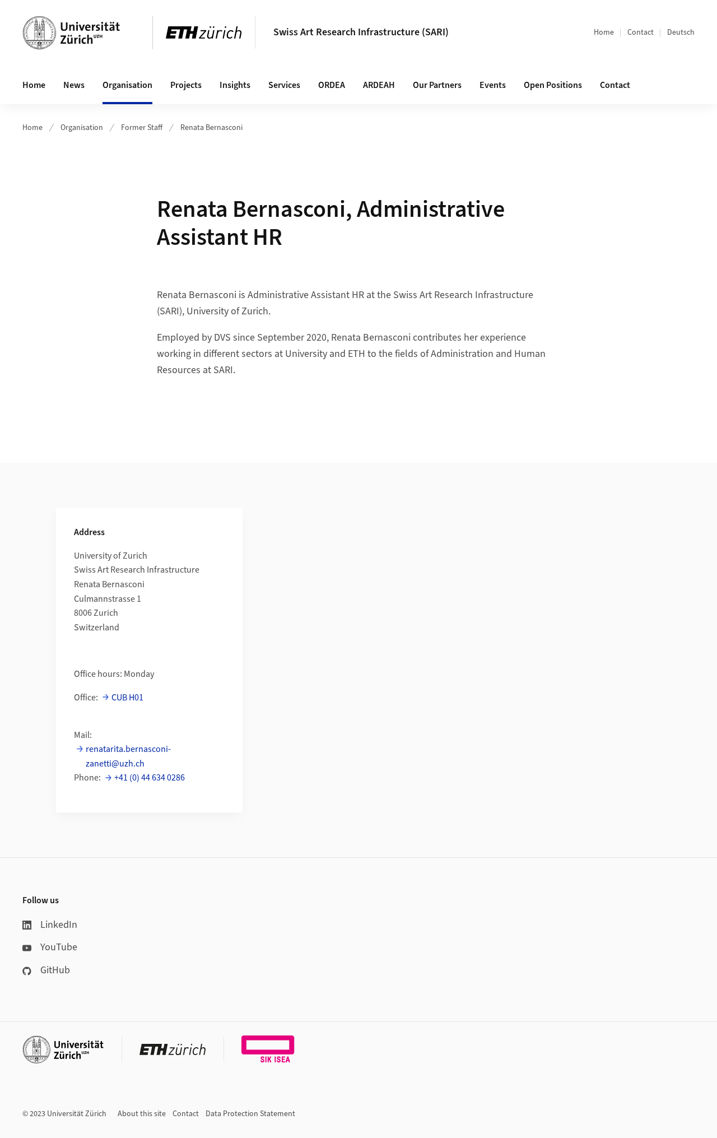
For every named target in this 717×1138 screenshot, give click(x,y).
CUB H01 (127, 697)
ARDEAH (379, 85)
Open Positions (553, 85)
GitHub (55, 970)
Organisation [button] (127, 85)
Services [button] (284, 85)
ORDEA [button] (331, 85)
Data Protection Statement (250, 1114)
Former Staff (141, 127)
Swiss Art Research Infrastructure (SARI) (361, 32)
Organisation (81, 127)
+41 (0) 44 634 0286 (149, 778)
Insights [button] (235, 85)
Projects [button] (186, 85)
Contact (640, 32)
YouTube (58, 947)
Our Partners (437, 85)
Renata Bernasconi (211, 127)
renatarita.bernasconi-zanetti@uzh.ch (128, 756)
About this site (142, 1114)
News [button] (74, 85)
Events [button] (492, 85)
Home (604, 32)
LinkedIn (58, 925)
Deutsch (681, 32)
